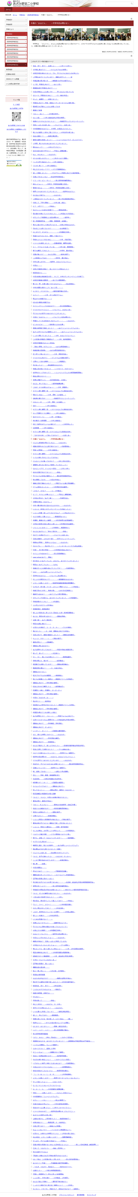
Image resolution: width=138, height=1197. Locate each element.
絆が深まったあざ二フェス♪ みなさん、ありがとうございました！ (56, 561)
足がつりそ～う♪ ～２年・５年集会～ (47, 417)
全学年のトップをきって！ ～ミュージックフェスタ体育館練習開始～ (58, 372)
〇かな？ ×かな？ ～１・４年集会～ (48, 491)
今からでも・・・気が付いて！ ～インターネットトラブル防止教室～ (58, 546)
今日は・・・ (37, 265)
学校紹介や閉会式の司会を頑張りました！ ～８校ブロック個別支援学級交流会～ (61, 890)
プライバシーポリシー (66, 1195)
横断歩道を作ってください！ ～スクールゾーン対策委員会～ (54, 875)
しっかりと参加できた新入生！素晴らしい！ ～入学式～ (53, 1185)
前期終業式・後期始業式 (41, 609)
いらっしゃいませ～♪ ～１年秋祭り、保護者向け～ (51, 527)
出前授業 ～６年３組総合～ (43, 428)
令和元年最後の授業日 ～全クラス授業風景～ (49, 280)
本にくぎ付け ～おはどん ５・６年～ (47, 1004)
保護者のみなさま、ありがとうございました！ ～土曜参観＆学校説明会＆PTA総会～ (64, 1041)
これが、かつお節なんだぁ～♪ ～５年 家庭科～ (50, 387)
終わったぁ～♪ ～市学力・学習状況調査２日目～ (50, 184)
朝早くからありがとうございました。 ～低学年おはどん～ (54, 191)
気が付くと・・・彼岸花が (42, 701)
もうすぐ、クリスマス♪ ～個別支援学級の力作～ (50, 291)
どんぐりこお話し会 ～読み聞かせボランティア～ (51, 853)
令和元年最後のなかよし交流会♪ (44, 343)
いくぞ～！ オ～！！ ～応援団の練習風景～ (49, 731)
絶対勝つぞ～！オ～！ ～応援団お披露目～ (49, 782)
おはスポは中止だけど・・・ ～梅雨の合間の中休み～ (52, 978)
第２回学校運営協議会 (40, 1034)
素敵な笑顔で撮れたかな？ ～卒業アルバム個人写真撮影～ (54, 483)
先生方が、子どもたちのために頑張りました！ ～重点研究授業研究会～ (58, 764)
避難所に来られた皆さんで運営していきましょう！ (50, 465)
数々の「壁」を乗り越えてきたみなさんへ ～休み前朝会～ (54, 284)
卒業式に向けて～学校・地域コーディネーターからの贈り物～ (54, 103)
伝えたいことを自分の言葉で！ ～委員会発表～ (50, 210)
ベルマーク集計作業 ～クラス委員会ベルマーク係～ (52, 834)
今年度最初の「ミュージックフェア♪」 (46, 1096)
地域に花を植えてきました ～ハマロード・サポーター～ (53, 369)
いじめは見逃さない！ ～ (43, 919)
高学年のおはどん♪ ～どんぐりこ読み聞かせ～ (50, 576)
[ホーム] (55, 3)
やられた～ (38, 997)
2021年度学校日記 (12, 57)
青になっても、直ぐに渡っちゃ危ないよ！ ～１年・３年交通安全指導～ (58, 949)
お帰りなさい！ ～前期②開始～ (45, 816)
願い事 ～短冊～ (40, 864)
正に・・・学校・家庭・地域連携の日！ (46, 775)
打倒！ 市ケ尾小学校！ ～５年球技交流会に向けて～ (52, 550)
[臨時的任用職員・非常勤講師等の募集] (14, 166)
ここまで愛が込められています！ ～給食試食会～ (51, 860)
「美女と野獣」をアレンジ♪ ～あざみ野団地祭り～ (51, 346)
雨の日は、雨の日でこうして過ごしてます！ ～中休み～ (53, 901)
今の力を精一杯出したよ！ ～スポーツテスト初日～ (52, 1059)
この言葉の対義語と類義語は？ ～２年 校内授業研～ (52, 339)
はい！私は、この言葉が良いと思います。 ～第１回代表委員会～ (56, 1159)
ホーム (8, 9)
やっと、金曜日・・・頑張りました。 (46, 99)
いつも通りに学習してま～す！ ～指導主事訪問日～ (52, 1011)
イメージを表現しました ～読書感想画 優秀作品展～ (52, 243)
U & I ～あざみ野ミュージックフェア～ (47, 572)
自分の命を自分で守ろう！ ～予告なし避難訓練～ (50, 151)
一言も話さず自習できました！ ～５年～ (48, 897)
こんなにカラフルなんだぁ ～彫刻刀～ (47, 989)
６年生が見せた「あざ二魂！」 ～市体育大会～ (51, 498)
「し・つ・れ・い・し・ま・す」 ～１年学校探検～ (52, 1074)
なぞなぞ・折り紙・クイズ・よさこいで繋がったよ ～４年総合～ (56, 587)
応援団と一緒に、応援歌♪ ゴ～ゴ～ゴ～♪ (47, 690)
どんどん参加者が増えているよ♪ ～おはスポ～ (50, 443)
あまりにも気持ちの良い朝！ (43, 1115)
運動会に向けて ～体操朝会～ (44, 742)
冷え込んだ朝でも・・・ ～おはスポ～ (47, 195)
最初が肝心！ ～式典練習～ (43, 642)
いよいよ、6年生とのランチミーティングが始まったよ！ (52, 509)
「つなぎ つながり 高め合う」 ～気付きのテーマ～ (52, 1167)
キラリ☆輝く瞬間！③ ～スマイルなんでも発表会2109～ (53, 409)
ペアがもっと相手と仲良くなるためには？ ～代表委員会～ (54, 1063)
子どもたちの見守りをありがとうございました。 (49, 313)
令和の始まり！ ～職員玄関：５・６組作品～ (49, 1122)
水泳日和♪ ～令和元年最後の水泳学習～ (47, 779)
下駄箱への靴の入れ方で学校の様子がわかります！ (50, 1155)
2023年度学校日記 (12, 49)
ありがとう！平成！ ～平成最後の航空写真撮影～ (51, 1163)
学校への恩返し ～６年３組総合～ (46, 450)
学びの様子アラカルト (40, 1152)
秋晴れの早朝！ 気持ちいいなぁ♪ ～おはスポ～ (50, 542)
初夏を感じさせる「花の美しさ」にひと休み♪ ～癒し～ (53, 1019)
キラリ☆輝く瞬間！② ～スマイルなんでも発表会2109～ (52, 432)
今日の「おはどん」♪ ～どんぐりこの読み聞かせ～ (52, 317)
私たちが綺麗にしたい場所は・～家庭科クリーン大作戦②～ (53, 679)
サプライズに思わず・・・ (43, 841)
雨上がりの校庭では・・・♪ (42, 299)
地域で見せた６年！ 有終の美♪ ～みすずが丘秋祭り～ (53, 590)
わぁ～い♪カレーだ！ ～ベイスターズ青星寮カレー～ (52, 1130)
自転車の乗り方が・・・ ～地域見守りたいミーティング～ (54, 398)
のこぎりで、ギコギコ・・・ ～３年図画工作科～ (52, 232)
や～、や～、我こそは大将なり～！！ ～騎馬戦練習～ (52, 657)
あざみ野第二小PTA (16, 108)
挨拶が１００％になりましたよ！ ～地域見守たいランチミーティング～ (58, 121)
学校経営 (9, 24)
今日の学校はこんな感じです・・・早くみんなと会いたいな (53, 92)
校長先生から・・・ (40, 273)
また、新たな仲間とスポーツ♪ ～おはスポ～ (49, 734)
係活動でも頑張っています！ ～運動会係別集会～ (51, 664)
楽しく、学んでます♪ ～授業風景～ (46, 1015)
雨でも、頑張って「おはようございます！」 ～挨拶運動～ (54, 838)
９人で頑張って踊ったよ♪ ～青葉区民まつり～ (50, 516)
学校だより (10, 29)
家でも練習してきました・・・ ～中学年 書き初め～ (53, 250)
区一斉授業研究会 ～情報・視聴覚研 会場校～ (50, 221)
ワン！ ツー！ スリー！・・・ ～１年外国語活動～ (52, 904)
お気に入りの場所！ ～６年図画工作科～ (47, 930)
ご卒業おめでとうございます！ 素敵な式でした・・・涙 (52, 77)
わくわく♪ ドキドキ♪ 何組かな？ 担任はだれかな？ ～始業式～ (56, 1189)
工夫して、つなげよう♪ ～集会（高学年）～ (49, 1148)
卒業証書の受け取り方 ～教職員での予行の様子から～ (52, 81)
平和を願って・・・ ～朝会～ (44, 1000)
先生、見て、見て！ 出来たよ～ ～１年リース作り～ (52, 66)
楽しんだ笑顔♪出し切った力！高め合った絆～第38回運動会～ (54, 613)
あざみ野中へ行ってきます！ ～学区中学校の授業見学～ (53, 649)
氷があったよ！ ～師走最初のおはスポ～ (48, 365)
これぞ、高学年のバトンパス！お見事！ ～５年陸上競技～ (54, 912)
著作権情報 (80, 1195)
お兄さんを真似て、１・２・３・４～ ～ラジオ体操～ (52, 627)
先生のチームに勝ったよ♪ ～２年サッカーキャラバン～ (52, 1108)
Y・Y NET (16, 104)
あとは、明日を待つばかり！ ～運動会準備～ (49, 616)
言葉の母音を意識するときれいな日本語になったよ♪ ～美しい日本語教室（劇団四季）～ (66, 1144)
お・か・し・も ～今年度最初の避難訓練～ (49, 1089)
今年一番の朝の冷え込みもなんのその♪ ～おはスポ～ (52, 505)
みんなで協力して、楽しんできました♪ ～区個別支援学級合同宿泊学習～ (59, 745)
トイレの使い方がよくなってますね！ (46, 457)
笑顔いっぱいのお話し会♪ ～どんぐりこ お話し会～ (52, 125)
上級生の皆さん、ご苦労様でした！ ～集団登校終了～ (52, 1119)
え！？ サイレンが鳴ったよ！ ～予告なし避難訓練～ (52, 494)
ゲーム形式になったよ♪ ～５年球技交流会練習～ (50, 487)
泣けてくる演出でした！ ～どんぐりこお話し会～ (51, 535)
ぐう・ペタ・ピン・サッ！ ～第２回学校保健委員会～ (52, 180)
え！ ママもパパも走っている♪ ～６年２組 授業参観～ (53, 247)
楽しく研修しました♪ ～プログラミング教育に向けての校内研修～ (57, 173)
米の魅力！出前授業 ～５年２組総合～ (47, 420)
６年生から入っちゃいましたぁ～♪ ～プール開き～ (51, 945)
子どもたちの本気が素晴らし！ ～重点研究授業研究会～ (52, 476)
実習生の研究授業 (39, 974)
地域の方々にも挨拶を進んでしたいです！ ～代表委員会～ (54, 568)
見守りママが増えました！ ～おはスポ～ (48, 1008)
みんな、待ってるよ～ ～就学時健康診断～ (49, 383)
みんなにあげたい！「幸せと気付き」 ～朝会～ (50, 531)
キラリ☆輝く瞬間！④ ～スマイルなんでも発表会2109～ (53, 391)
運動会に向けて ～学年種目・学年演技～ (48, 723)
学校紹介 (9, 20)
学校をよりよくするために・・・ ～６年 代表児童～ (52, 239)
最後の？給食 (37, 110)
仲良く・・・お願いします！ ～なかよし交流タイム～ (52, 1093)
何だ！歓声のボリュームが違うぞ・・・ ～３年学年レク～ (53, 424)
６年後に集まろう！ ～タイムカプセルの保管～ (50, 69)
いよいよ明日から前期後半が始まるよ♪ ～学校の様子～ (52, 819)
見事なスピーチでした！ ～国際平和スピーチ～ (50, 923)
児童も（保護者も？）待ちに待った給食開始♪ (48, 1174)
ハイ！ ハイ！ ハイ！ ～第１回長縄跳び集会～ (51, 1030)
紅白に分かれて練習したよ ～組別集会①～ (49, 686)
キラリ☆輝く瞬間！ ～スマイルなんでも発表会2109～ (52, 454)
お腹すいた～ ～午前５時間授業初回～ (47, 1170)
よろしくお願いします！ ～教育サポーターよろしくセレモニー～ (56, 1078)
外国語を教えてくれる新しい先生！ (45, 712)
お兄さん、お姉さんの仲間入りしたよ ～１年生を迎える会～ (54, 1133)
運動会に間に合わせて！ (41, 646)
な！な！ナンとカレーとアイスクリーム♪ (47, 1085)
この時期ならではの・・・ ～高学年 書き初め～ (51, 258)
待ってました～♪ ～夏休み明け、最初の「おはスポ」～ (53, 790)
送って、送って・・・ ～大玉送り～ (46, 653)
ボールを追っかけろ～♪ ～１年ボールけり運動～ (50, 158)
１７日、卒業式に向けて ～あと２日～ (47, 84)
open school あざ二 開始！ (43, 557)
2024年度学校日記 (12, 45)
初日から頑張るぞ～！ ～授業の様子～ (47, 812)
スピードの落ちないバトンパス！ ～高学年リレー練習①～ (54, 753)
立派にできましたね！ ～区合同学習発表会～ (49, 177)
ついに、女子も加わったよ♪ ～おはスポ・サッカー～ (52, 856)
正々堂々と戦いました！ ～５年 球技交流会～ (50, 354)
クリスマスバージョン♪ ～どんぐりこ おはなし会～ (52, 310)
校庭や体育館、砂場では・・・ (43, 993)
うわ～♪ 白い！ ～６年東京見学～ (46, 114)
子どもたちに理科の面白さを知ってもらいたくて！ (50, 927)
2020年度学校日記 (12, 61)
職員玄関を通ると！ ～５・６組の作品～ (48, 668)
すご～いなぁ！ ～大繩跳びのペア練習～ (49, 1052)
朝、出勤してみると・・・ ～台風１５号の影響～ (51, 771)
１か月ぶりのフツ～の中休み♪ (43, 605)
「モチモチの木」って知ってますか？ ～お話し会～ (52, 435)
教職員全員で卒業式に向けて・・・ (45, 88)
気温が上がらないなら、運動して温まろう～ (48, 236)
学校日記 (22, 15)
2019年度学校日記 (33, 15)
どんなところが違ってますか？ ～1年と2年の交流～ (52, 461)
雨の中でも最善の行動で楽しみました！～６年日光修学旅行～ (54, 982)
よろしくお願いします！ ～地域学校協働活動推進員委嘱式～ (54, 583)
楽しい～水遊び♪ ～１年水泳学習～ (46, 915)
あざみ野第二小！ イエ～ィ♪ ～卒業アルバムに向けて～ (53, 716)
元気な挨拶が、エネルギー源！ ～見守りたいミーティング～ (54, 539)
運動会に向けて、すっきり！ (43, 727)
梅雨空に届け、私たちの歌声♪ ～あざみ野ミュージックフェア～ (56, 845)
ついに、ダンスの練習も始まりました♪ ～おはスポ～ (52, 893)
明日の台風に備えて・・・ (42, 624)
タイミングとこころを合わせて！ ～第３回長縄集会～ (52, 306)
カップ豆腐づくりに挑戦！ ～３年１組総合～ (49, 413)
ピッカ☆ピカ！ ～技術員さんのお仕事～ (49, 324)
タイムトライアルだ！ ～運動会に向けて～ (49, 786)
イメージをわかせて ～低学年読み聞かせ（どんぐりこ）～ (54, 1111)
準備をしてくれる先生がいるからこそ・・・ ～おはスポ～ (54, 321)
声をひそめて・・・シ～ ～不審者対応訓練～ (50, 871)
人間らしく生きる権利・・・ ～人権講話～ (49, 361)
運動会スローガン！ (40, 672)
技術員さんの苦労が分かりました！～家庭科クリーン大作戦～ (54, 705)
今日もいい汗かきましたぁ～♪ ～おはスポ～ (49, 938)
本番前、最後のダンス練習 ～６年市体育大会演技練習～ (53, 520)
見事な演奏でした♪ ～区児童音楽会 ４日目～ (50, 380)
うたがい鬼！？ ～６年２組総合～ (45, 166)
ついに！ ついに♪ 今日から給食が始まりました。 (50, 797)
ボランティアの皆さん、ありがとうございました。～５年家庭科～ (55, 598)
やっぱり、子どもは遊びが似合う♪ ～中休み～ (50, 1141)
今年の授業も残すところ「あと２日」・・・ (48, 287)
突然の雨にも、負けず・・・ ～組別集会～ (49, 660)
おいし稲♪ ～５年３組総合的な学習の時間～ (49, 118)
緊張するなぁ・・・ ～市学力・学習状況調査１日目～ (52, 188)
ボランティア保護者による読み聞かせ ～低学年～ (52, 217)
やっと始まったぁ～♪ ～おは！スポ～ (47, 1082)
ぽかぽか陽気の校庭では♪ (41, 302)
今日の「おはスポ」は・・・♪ (43, 697)
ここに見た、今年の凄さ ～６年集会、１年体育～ (51, 1178)
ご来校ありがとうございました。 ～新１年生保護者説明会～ (54, 199)
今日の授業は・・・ (40, 867)
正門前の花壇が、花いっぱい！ (43, 963)
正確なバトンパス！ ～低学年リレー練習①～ (49, 768)
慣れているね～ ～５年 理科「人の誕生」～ (49, 395)
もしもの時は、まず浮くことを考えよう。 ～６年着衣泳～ (54, 830)
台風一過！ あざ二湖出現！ (43, 620)
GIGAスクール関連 (12, 79)
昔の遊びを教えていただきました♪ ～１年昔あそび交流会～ (53, 213)
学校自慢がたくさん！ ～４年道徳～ (46, 601)
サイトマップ (91, 1195)
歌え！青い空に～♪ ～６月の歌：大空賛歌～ (49, 971)
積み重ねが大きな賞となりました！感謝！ (47, 849)
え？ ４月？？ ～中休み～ (44, 206)
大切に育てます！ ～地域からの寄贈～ (47, 1126)
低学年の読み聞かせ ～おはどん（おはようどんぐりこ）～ (54, 757)
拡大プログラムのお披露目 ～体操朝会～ (48, 675)
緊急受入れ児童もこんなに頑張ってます (46, 106)
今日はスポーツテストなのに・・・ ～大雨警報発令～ (52, 1067)
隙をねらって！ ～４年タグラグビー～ (47, 147)
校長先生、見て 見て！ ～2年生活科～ (48, 986)
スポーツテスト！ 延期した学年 (44, 1048)
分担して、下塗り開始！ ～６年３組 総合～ (49, 202)
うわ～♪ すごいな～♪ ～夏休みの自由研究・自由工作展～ (55, 805)
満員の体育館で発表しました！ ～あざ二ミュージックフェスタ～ (56, 328)
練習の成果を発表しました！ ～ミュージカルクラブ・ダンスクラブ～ (58, 140)
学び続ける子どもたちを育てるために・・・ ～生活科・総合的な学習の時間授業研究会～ (64, 882)
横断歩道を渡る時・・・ (41, 967)
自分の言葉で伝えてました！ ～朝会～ (47, 472)
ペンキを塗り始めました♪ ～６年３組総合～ (48, 162)
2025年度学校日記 (12, 41)
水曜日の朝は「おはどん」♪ (42, 502)
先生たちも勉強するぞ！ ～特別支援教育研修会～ (51, 808)
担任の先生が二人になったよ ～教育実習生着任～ (51, 1071)
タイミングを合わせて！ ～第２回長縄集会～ (49, 553)
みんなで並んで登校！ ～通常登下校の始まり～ (50, 1181)
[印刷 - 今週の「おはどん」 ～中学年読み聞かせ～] (131, 18)
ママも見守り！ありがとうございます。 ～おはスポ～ (52, 760)
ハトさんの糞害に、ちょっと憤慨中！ (46, 1045)
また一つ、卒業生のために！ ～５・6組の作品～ (51, 95)
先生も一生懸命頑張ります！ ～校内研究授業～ (50, 1056)
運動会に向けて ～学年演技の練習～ (46, 683)
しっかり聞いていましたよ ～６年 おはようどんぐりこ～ (54, 335)
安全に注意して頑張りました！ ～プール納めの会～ (52, 749)
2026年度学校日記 (12, 38)
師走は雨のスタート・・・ (42, 376)
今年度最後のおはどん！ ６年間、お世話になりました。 (52, 129)
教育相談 (9, 69)
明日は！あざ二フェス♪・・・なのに (45, 564)
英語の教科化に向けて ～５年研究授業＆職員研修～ (52, 952)
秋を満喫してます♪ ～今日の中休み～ (47, 480)
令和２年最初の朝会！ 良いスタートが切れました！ (51, 269)
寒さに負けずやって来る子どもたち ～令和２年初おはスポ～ (54, 225)
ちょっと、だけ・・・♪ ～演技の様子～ (47, 638)
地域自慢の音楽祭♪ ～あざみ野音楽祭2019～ (49, 350)
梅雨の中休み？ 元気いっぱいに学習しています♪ (50, 941)
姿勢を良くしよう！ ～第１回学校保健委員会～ (51, 886)
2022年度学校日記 (12, 53)
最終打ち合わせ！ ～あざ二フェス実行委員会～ (50, 594)
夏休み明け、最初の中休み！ (43, 801)
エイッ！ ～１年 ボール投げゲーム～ (48, 295)
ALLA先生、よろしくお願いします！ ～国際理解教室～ (53, 1137)
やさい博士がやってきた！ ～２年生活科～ (49, 908)
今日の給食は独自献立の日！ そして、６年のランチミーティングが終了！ (58, 276)
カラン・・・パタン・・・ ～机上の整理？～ (49, 1100)
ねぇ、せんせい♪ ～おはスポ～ (44, 154)
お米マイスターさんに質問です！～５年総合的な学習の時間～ (54, 720)
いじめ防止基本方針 (13, 84)
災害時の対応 (10, 74)
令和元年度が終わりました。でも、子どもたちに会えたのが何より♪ (56, 73)
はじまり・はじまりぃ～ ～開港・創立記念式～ (50, 1026)
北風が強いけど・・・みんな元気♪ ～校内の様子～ (51, 254)
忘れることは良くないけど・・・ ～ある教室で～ (51, 228)
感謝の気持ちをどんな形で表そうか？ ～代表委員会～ (52, 446)
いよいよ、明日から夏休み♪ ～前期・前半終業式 (50, 827)
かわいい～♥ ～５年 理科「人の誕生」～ (49, 402)
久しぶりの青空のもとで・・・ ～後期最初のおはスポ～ (53, 579)
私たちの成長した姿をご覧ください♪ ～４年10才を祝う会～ (54, 132)
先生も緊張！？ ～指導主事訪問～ (46, 136)
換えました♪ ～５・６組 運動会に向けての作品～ (51, 631)
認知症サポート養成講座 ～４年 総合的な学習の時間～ (53, 956)
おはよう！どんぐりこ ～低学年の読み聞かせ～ (50, 934)
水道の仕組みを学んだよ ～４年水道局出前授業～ (51, 1104)
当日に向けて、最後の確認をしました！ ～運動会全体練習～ (54, 635)
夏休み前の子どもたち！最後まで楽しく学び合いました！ (52, 823)
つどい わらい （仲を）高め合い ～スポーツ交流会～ (53, 1037)
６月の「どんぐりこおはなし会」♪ (44, 960)
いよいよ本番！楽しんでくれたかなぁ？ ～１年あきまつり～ (54, 513)
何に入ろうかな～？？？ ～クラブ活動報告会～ (49, 169)
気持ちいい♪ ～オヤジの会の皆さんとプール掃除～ (51, 1023)
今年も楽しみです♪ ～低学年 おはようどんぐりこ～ (52, 262)
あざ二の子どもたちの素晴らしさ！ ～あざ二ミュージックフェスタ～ (58, 332)
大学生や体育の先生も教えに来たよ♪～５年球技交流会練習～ (53, 524)
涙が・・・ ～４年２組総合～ (45, 406)
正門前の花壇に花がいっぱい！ (43, 878)
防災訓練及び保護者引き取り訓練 (44, 794)
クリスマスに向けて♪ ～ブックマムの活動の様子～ (51, 358)
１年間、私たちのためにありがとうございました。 (50, 143)
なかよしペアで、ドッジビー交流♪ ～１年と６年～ (51, 468)
